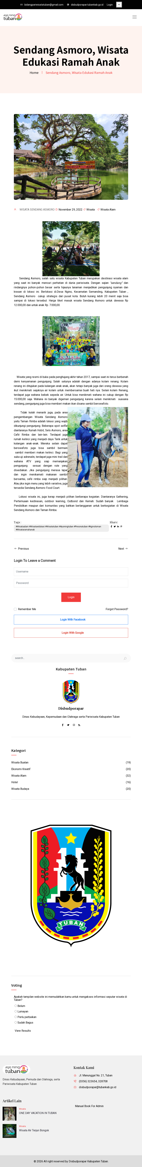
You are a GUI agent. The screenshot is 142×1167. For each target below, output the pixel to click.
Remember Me (27, 609)
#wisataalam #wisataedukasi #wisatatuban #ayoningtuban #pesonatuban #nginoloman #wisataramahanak (58, 528)
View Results (23, 1030)
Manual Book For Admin (89, 1106)
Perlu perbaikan (26, 1017)
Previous (23, 548)
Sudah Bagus (25, 1022)
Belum (21, 1006)
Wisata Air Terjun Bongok (34, 1130)
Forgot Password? (117, 609)
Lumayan (22, 1011)
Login (110, 4)
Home (34, 72)
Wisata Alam (108, 209)
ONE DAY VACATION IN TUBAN (37, 1113)
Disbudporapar (71, 708)
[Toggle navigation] (134, 17)
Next (121, 548)
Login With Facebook (72, 619)
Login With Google (72, 632)
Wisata (90, 209)
